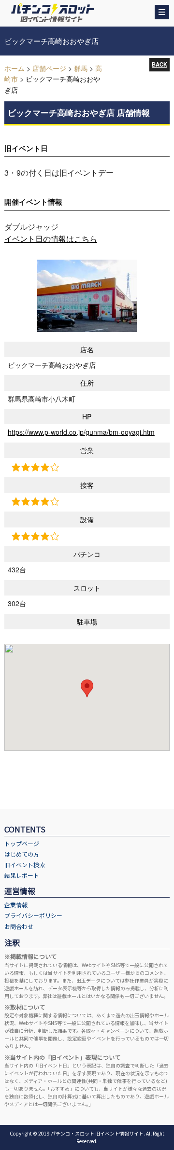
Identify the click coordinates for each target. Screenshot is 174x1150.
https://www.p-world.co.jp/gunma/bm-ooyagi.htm (81, 432)
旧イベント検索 (24, 864)
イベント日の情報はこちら (50, 238)
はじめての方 (21, 854)
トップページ (21, 843)
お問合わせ (18, 926)
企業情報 (16, 905)
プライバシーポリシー (33, 915)
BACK (159, 64)
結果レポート (21, 875)
